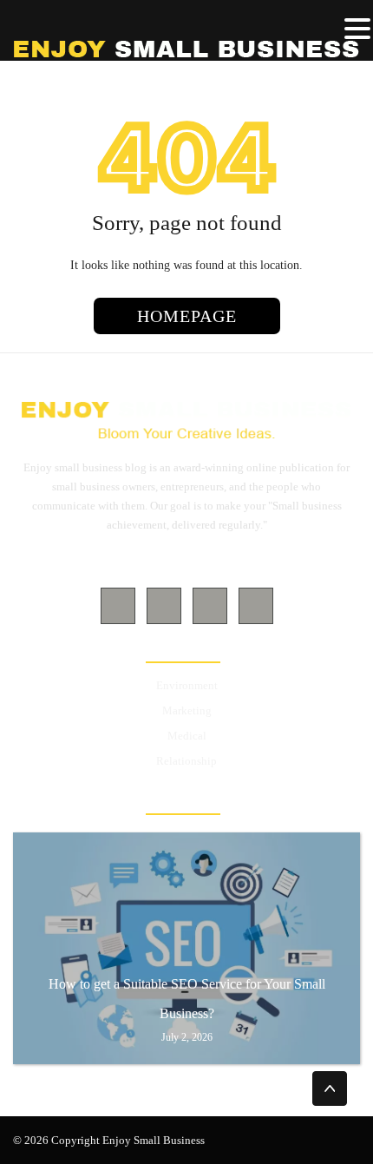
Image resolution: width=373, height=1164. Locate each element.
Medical (186, 735)
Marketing (187, 710)
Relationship (186, 760)
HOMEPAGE (187, 316)
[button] (357, 29)
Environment (187, 685)
